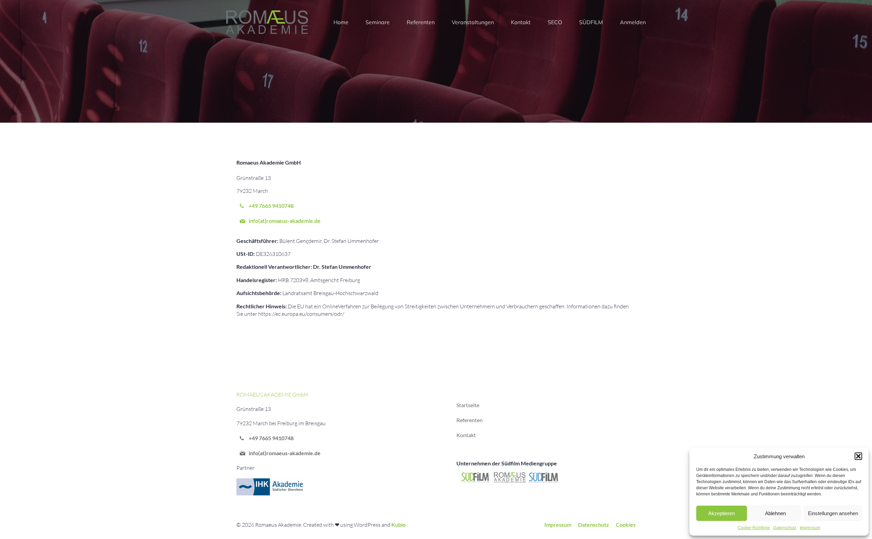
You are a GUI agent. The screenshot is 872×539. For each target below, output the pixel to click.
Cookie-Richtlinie (754, 527)
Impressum (810, 527)
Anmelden (633, 22)
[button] (858, 456)
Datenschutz (784, 527)
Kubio (398, 524)
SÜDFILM (591, 22)
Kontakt (521, 22)
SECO (555, 22)
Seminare (377, 22)
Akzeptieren (721, 513)
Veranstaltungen (473, 22)
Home (340, 22)
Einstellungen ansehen (833, 513)
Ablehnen (775, 513)
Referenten (421, 22)
